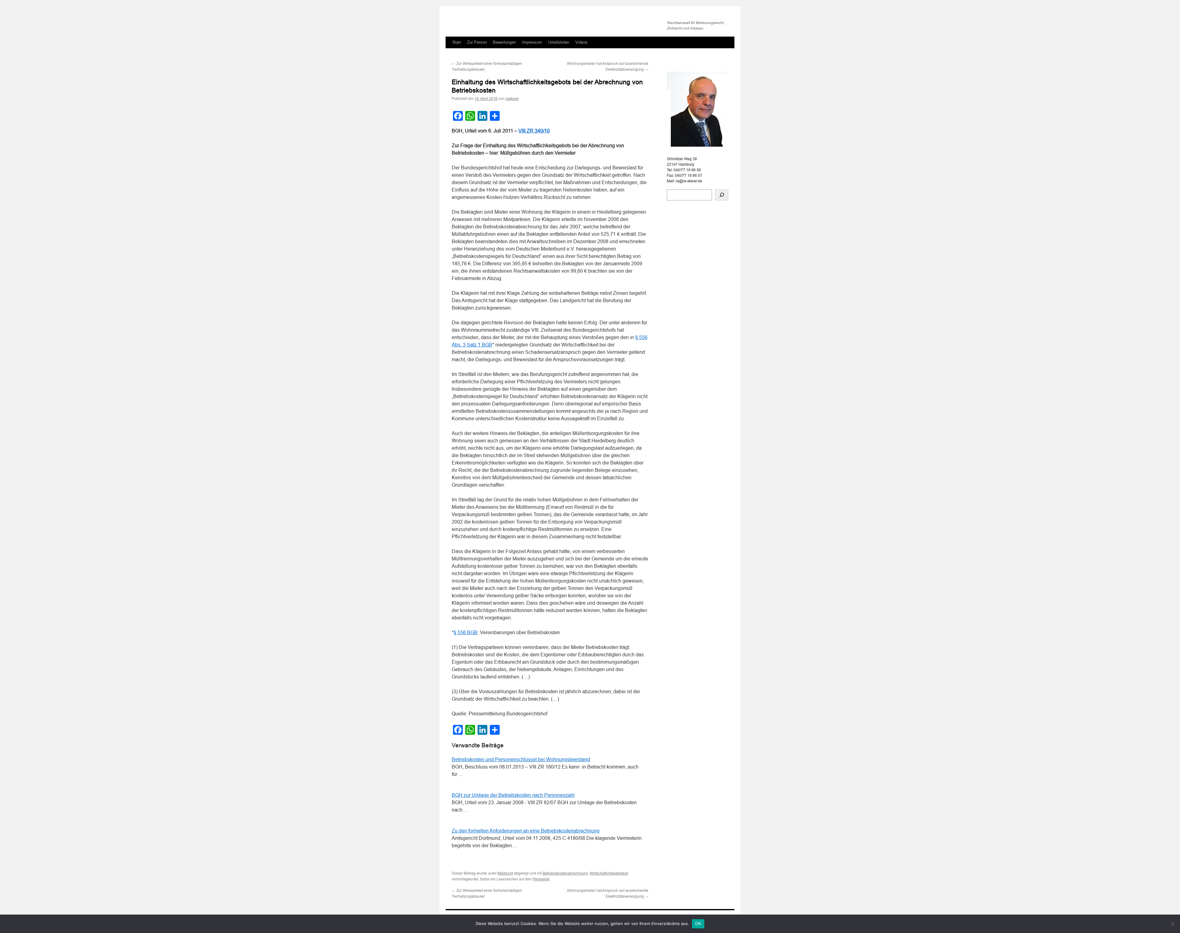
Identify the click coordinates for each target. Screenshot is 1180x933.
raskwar (512, 99)
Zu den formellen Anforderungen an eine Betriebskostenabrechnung (526, 830)
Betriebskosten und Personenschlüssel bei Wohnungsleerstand (521, 759)
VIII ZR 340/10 (534, 130)
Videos (581, 42)
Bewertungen (504, 42)
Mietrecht (505, 873)
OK (698, 923)
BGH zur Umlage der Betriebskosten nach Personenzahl (513, 795)
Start (456, 42)
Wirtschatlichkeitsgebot (609, 873)
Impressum (532, 42)
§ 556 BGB (466, 632)
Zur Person (477, 42)
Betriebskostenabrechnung (565, 873)
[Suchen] (721, 194)
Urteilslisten (558, 42)
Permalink (541, 879)
